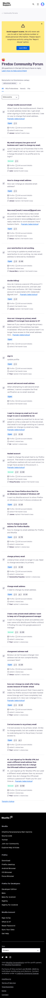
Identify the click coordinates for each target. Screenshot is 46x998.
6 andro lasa (23, 171)
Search (33, 4)
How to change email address (19, 180)
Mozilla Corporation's (15, 963)
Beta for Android (9, 897)
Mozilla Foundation (13, 965)
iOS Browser (7, 872)
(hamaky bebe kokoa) (16, 119)
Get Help (5, 933)
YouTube (6, 957)
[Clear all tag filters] (20, 83)
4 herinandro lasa (27, 514)
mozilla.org (6, 979)
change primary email (16, 556)
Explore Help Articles (10, 848)
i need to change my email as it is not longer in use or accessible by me (22, 414)
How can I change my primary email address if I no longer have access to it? (23, 319)
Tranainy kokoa (8, 801)
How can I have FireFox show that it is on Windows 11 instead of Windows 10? (23, 492)
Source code (7, 836)
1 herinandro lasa (26, 201)
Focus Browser (8, 876)
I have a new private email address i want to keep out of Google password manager (24, 615)
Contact (5, 995)
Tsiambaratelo (7, 987)
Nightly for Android (10, 905)
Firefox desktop (8, 864)
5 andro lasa (24, 133)
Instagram (10, 957)
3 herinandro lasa (32, 482)
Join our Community (10, 844)
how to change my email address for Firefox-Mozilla (18, 525)
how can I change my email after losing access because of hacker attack (23, 685)
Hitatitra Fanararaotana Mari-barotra (17, 832)
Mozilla (7, 818)
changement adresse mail (17, 651)
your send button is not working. (20, 248)
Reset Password (8, 926)
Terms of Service (9, 983)
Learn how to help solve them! (14, 71)
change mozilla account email (19, 105)
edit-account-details (9, 83)
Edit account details (25, 128)
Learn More (23, 48)
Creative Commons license (27, 973)
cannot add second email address (21, 383)
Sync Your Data (8, 930)
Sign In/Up (6, 918)
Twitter (5, 840)
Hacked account (13, 454)
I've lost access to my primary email (21, 724)
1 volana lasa (22, 444)
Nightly (5, 901)
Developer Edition (9, 889)
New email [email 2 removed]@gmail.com (24, 210)
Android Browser (9, 868)
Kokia (4, 991)
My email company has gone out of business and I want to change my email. (24, 144)
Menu (38, 4)
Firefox (12, 128)
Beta (3, 893)
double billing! (13, 281)
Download (6, 861)
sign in (10, 356)
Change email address (16, 586)
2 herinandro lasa (25, 374)
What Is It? (6, 922)
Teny (3, 946)
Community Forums (11, 13)
